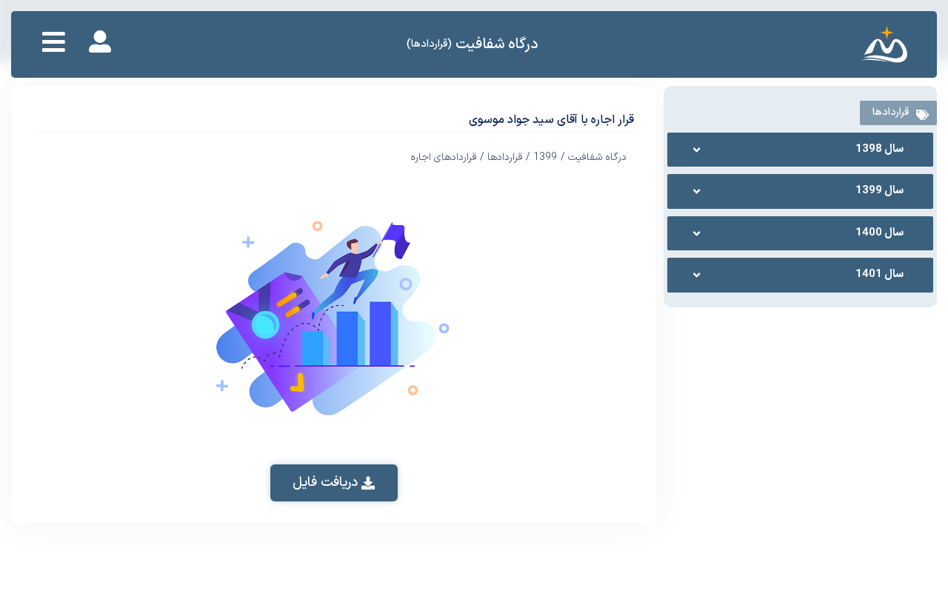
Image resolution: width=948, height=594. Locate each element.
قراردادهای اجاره (443, 157)
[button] (334, 482)
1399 (545, 157)
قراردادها (505, 157)
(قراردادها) (429, 44)
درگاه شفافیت (496, 44)
